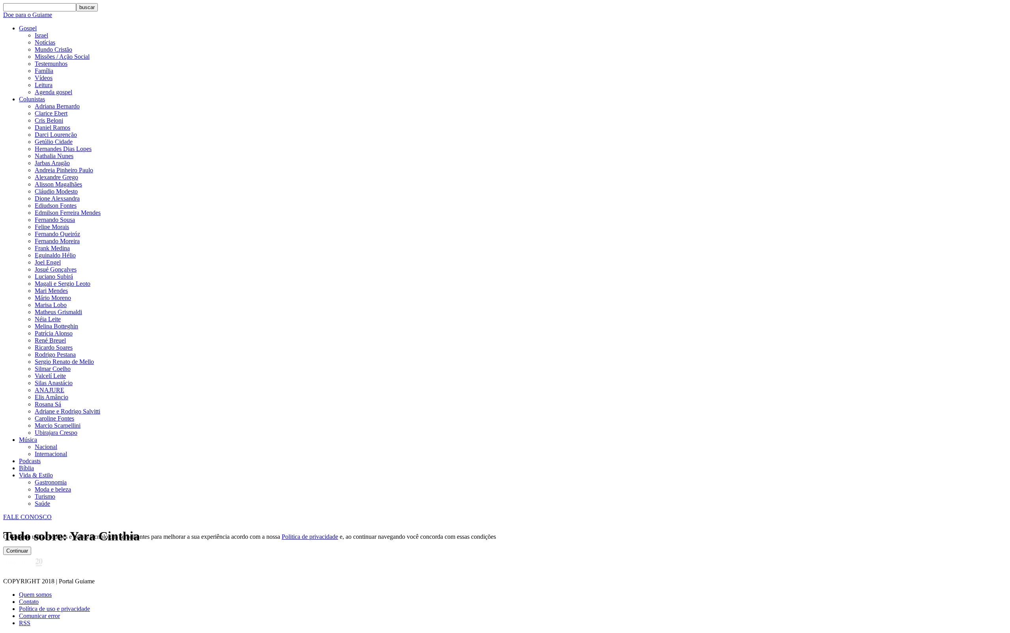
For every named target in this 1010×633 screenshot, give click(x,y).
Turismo (45, 496)
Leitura (43, 85)
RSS (24, 623)
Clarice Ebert (51, 113)
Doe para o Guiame (27, 14)
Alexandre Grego (56, 177)
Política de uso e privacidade (54, 608)
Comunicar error (39, 616)
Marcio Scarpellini (57, 425)
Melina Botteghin (56, 326)
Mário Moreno (53, 297)
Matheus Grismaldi (58, 312)
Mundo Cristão (53, 49)
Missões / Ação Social (62, 56)
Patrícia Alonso (54, 333)
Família (44, 70)
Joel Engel (48, 262)
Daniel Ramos (52, 127)
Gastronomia (51, 482)
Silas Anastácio (54, 383)
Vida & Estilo (36, 475)
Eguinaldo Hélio (55, 255)
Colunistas (32, 99)
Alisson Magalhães (58, 184)
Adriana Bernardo (57, 106)
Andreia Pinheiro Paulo (64, 170)
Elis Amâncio (51, 397)
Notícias (45, 42)
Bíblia (26, 468)
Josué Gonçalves (56, 269)
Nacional (46, 446)
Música (28, 439)
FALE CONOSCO (27, 517)
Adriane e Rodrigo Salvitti (67, 411)
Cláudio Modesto (56, 191)
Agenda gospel (53, 92)
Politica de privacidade (310, 536)
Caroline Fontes (54, 418)
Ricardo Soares (54, 347)
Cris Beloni (49, 120)
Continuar (17, 551)
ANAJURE (49, 390)
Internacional (51, 454)
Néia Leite (48, 319)
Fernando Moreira (57, 241)
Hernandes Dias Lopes (63, 148)
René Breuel (50, 340)
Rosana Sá (48, 404)
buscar (87, 7)
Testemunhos (51, 63)
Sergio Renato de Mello (64, 361)
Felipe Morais (52, 226)
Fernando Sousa (55, 219)
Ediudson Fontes (56, 205)
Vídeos (43, 77)
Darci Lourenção (56, 134)
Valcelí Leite (50, 375)
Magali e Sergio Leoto (62, 283)
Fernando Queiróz (57, 234)
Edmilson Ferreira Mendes (68, 212)
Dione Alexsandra (57, 198)
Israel (41, 35)
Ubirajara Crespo (56, 432)
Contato (29, 601)
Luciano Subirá (54, 276)
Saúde (42, 503)
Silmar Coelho (53, 368)
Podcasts (30, 461)
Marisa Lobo (51, 305)
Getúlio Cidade (54, 141)
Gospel (28, 28)
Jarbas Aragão (52, 163)
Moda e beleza (53, 489)
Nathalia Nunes (54, 156)
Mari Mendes (51, 290)
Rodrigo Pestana (55, 354)
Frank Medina (52, 248)
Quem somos (35, 594)
